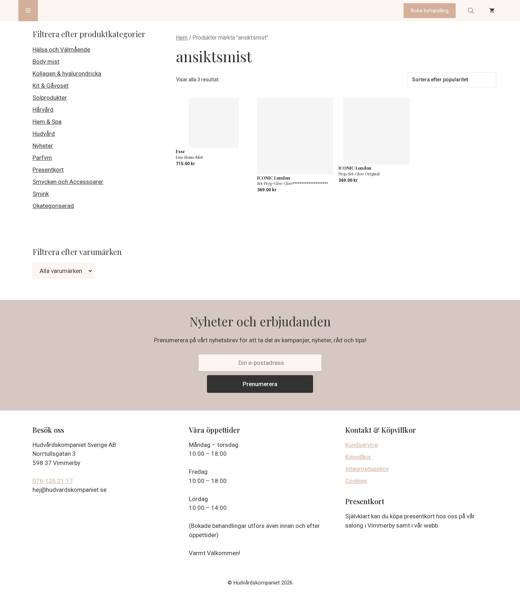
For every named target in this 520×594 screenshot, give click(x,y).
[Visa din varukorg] (492, 10)
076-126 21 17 (53, 480)
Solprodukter (50, 97)
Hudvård (44, 133)
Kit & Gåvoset (51, 85)
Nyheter (43, 145)
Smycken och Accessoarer (68, 181)
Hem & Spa (47, 121)
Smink (41, 193)
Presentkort (48, 169)
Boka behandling (430, 10)
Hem (181, 37)
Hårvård (43, 109)
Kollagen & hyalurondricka (67, 73)
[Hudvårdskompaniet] (64, 10)
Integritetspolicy (367, 468)
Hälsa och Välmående (61, 49)
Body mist (46, 61)
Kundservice (361, 444)
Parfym (42, 157)
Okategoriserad (53, 205)
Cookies (356, 480)
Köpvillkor (358, 456)
